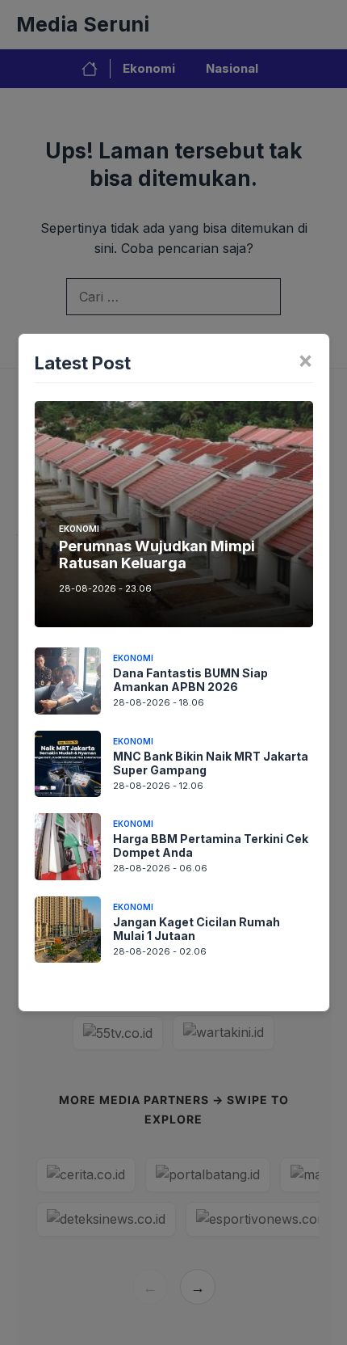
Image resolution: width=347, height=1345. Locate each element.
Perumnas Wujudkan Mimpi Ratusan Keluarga (157, 555)
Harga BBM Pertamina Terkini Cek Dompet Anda (210, 845)
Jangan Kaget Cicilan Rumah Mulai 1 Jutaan (196, 928)
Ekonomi (79, 528)
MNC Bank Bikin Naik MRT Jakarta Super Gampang (210, 763)
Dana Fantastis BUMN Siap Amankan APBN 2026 (190, 680)
